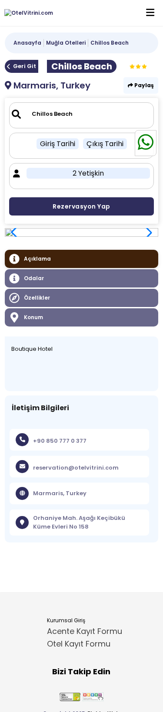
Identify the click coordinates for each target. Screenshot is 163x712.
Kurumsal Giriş (66, 620)
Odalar (34, 278)
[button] (146, 232)
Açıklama (37, 258)
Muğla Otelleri (66, 42)
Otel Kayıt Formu (78, 643)
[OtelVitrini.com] (26, 13)
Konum (33, 317)
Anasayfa (27, 42)
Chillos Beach (109, 42)
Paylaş (143, 85)
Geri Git (24, 66)
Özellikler (37, 297)
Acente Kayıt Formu (84, 631)
